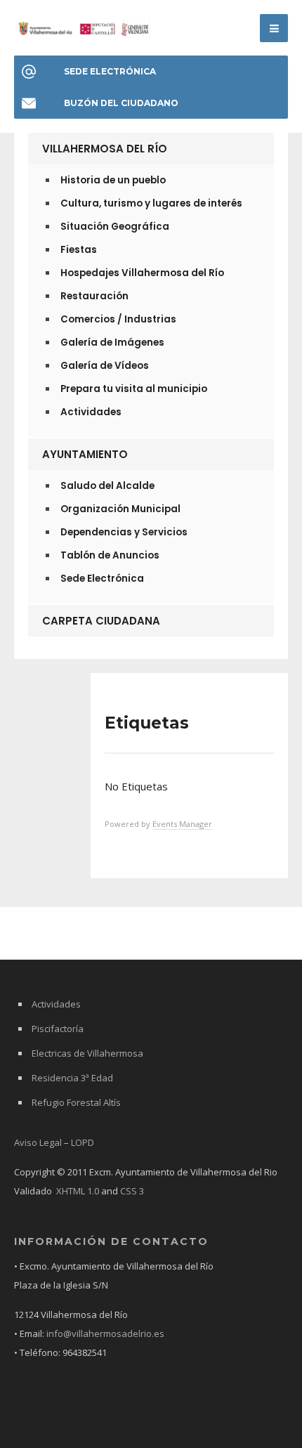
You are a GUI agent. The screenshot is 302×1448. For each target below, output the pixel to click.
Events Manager (182, 823)
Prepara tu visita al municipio (133, 389)
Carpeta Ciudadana (101, 620)
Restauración (94, 296)
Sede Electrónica (110, 71)
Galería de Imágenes (112, 342)
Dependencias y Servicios (124, 532)
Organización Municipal (120, 509)
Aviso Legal (38, 1142)
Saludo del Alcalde (107, 486)
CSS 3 (132, 1191)
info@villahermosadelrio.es (105, 1333)
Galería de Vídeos (104, 365)
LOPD (82, 1142)
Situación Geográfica (114, 226)
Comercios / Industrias (118, 319)
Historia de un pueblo (113, 180)
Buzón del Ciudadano (121, 103)
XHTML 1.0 (77, 1191)
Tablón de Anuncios (109, 555)
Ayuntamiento (85, 454)
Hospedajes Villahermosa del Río (142, 273)
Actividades (91, 412)
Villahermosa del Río (104, 148)
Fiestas (78, 249)
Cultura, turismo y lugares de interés (151, 203)
